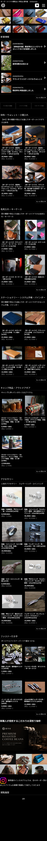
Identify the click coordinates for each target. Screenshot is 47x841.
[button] (43, 5)
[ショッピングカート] (37, 5)
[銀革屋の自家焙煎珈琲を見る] (23, 737)
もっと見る (40, 97)
